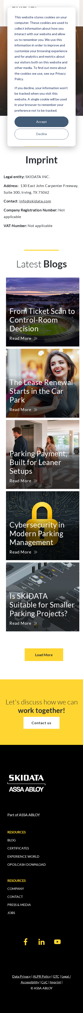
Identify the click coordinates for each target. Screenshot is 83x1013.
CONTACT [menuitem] (15, 897)
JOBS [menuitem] (11, 913)
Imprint (55, 982)
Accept (41, 122)
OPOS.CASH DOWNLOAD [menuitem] (26, 864)
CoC (44, 982)
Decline (41, 134)
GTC (56, 976)
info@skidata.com (35, 201)
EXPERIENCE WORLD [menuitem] (23, 856)
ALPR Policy (42, 976)
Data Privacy (21, 976)
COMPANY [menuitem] (15, 889)
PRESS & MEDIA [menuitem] (19, 905)
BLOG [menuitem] (11, 840)
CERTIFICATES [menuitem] (18, 848)
